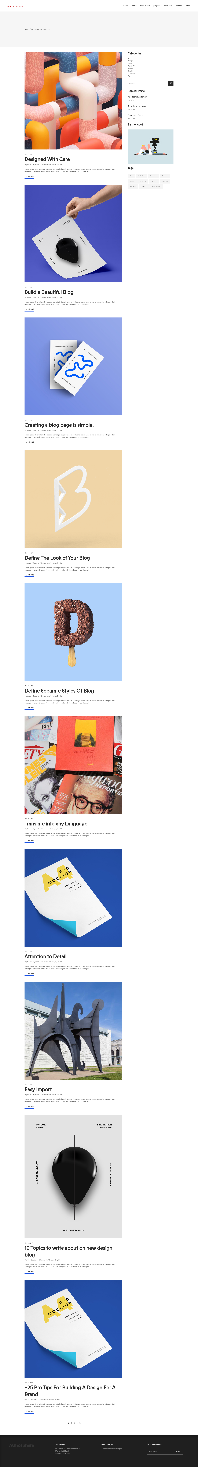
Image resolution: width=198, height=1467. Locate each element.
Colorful (141, 176)
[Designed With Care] (73, 100)
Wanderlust (156, 186)
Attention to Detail (45, 956)
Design (53, 164)
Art (129, 58)
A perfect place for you (137, 97)
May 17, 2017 (131, 109)
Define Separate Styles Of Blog (59, 690)
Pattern (133, 186)
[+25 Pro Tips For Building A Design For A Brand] (73, 1329)
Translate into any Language (56, 823)
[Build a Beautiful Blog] (73, 233)
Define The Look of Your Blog (57, 558)
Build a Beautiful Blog (49, 292)
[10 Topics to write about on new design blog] (73, 1176)
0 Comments (45, 164)
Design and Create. (136, 115)
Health (154, 181)
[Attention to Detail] (73, 898)
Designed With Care (47, 159)
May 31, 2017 (29, 154)
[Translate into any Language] (73, 765)
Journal (165, 181)
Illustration (131, 73)
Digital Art (28, 164)
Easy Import (38, 1089)
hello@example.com (62, 1453)
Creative (153, 176)
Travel (130, 76)
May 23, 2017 (29, 1243)
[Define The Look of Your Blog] (73, 499)
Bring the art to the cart (137, 106)
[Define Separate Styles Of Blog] (73, 632)
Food (132, 181)
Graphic (59, 164)
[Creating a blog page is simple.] (73, 366)
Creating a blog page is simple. (59, 425)
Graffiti (27, 1260)
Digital (130, 63)
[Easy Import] (73, 1031)
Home (27, 29)
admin (37, 164)
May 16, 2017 (132, 100)
